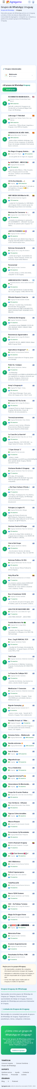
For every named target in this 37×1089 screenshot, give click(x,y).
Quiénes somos (7, 1072)
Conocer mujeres (7, 1063)
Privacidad (14, 1075)
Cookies (23, 1075)
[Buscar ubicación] (29, 2)
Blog (3, 1081)
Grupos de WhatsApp (9, 1065)
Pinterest (15, 1081)
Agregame (15, 2)
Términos (5, 1075)
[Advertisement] (18, 41)
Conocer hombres (22, 1063)
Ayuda (17, 1072)
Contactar (26, 1072)
